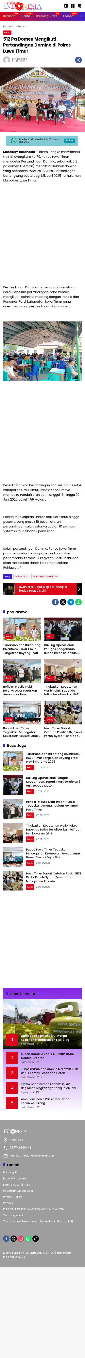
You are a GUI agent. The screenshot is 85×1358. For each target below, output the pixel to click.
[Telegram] (70, 602)
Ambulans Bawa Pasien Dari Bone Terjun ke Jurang (45, 1101)
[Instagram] (21, 1238)
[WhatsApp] (78, 602)
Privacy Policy (12, 1197)
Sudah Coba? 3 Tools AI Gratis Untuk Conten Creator (47, 1056)
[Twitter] (63, 602)
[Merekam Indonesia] (23, 6)
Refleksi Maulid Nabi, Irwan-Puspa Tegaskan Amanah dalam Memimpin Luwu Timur (20, 691)
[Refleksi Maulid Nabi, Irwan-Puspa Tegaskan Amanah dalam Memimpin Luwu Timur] (22, 671)
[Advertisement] (42, 239)
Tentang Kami (13, 1215)
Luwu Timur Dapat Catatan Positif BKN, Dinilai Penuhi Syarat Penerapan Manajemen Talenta (63, 732)
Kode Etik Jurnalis (14, 1178)
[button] (66, 6)
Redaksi (8, 1203)
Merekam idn (19, 59)
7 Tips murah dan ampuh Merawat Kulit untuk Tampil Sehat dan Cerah (49, 1071)
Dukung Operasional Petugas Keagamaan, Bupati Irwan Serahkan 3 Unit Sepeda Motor (61, 649)
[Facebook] (55, 602)
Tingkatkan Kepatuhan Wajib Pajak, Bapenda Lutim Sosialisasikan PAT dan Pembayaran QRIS (61, 691)
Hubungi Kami (12, 1172)
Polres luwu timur (47, 576)
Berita (7, 32)
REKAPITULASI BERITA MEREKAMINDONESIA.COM (33, 1209)
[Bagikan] (78, 60)
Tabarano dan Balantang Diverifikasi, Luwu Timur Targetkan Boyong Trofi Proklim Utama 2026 (21, 649)
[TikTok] (35, 1238)
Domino (23, 576)
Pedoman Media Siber (18, 1191)
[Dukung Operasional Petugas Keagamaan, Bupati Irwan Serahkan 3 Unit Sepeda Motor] (63, 629)
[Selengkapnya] (42, 1131)
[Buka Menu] (72, 6)
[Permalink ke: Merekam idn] (7, 60)
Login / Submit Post (16, 1185)
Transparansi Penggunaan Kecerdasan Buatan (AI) (38, 1221)
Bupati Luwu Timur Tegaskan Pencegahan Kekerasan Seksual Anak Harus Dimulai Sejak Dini (21, 732)
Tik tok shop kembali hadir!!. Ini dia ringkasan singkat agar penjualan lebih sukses (49, 1086)
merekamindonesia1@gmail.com (32, 1155)
